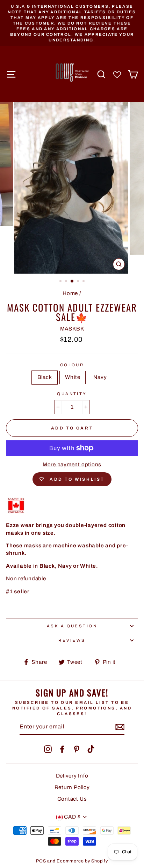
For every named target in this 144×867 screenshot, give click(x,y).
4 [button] (78, 282)
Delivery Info (72, 776)
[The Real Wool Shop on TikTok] (91, 749)
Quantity (72, 394)
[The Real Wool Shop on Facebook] (62, 749)
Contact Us (72, 799)
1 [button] (61, 282)
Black (44, 377)
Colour (72, 365)
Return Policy (72, 787)
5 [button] (84, 282)
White (72, 377)
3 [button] (72, 281)
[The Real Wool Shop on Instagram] (48, 749)
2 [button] (67, 282)
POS (41, 861)
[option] (72, 23)
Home (70, 293)
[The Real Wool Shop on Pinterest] (76, 749)
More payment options (72, 464)
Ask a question (72, 626)
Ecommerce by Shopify (82, 861)
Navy (100, 377)
